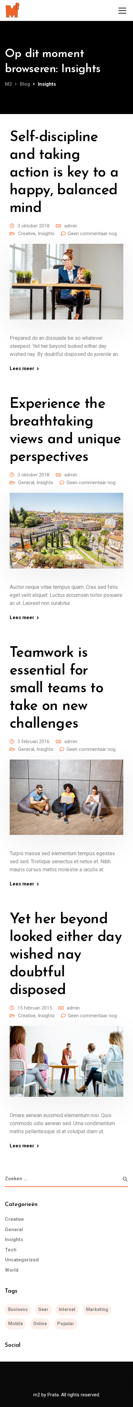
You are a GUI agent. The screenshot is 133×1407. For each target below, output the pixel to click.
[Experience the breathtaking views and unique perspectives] (66, 535)
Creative (27, 233)
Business (18, 1309)
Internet (67, 1309)
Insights (46, 233)
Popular (65, 1323)
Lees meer (22, 368)
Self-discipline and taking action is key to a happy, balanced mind (64, 172)
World (11, 1270)
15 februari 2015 (34, 1008)
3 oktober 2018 (33, 226)
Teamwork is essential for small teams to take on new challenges (56, 688)
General (26, 482)
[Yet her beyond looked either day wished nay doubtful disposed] (66, 1066)
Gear (43, 1309)
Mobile (15, 1323)
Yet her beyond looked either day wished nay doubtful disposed (66, 955)
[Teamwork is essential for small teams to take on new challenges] (66, 802)
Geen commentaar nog (92, 233)
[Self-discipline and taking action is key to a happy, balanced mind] (66, 286)
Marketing (97, 1309)
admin (70, 226)
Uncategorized (22, 1260)
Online (40, 1323)
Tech (10, 1250)
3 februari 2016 (33, 741)
